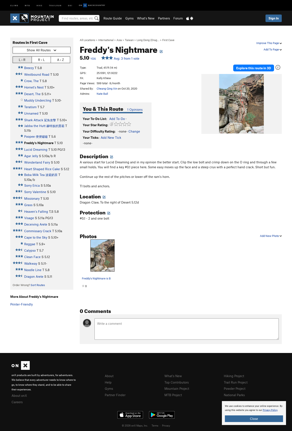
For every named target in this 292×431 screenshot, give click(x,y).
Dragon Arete (33, 276)
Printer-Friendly (21, 304)
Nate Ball (102, 93)
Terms (155, 425)
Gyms (129, 18)
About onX (19, 395)
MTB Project (173, 395)
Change (134, 131)
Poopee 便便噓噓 (36, 136)
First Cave (168, 40)
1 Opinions (135, 109)
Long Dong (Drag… (148, 40)
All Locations (87, 40)
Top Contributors (176, 382)
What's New (146, 18)
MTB (27, 5)
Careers (17, 402)
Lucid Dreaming (35, 149)
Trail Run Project (236, 382)
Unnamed (31, 113)
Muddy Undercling (37, 100)
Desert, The (32, 94)
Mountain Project (176, 388)
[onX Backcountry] (92, 5)
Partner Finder (115, 395)
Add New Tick (111, 137)
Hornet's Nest (34, 87)
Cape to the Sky (35, 237)
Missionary (32, 198)
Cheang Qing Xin (107, 88)
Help (108, 382)
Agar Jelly (31, 156)
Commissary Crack (37, 231)
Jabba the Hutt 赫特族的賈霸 (44, 126)
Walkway (30, 263)
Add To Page (272, 49)
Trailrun (55, 5)
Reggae (29, 244)
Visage (29, 218)
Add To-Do (117, 119)
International (106, 40)
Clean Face (32, 257)
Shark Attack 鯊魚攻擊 (40, 120)
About (109, 376)
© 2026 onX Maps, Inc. (135, 425)
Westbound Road (36, 74)
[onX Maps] (21, 368)
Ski (70, 5)
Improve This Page (268, 43)
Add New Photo (270, 236)
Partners (164, 18)
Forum (178, 18)
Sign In (273, 18)
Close (254, 419)
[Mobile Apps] (189, 18)
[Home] (34, 18)
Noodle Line (32, 270)
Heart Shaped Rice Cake (42, 169)
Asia (119, 40)
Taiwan (129, 40)
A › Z (60, 60)
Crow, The (31, 81)
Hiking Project (234, 376)
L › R (22, 60)
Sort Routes (38, 285)
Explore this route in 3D (253, 68)
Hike (40, 5)
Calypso (30, 250)
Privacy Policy (270, 410)
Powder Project (234, 388)
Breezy (29, 68)
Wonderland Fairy (37, 162)
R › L (41, 60)
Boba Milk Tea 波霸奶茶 (41, 175)
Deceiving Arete (35, 224)
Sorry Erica (32, 185)
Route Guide (112, 18)
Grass (28, 205)
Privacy (166, 425)
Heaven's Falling (36, 211)
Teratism (30, 107)
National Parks (234, 395)
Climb (14, 5)
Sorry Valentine (35, 192)
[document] (254, 413)
